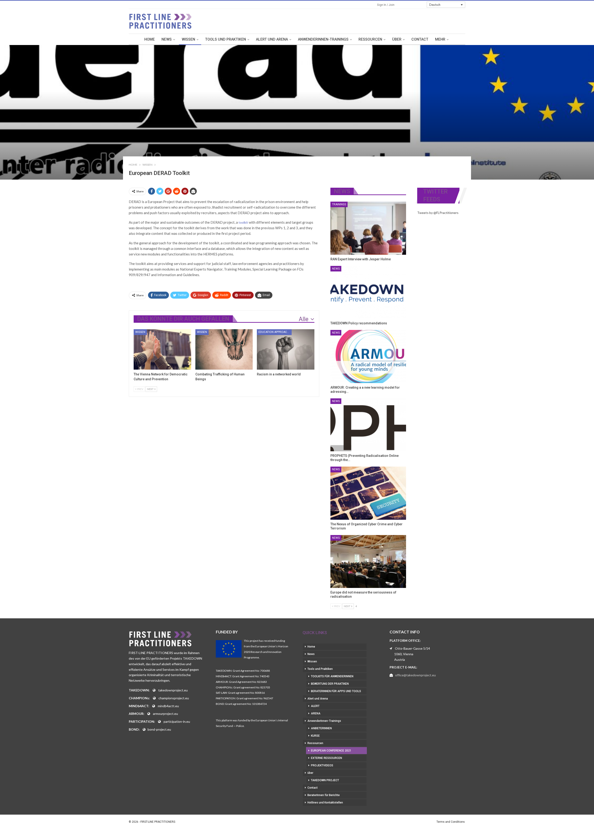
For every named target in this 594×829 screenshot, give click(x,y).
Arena (315, 713)
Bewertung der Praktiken (330, 683)
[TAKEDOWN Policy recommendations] (368, 292)
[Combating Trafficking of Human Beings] (224, 349)
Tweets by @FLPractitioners (437, 213)
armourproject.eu (165, 714)
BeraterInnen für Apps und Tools (336, 691)
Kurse (315, 735)
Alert (315, 706)
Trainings (339, 204)
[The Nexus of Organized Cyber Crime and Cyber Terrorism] (368, 493)
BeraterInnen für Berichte (323, 795)
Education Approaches (275, 332)
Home (149, 39)
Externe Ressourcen (326, 758)
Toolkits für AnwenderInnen (332, 676)
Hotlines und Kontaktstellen (325, 802)
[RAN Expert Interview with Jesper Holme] (368, 228)
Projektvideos (322, 765)
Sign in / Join (385, 4)
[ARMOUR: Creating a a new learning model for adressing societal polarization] (368, 356)
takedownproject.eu (173, 690)
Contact (419, 39)
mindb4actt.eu (168, 706)
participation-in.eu (177, 721)
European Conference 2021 (331, 750)
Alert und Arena (272, 39)
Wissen (188, 39)
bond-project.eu (159, 729)
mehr (440, 39)
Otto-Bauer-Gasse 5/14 (412, 648)
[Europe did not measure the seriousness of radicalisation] (368, 561)
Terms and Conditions (450, 821)
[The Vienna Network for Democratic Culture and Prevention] (162, 349)
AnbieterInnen (321, 728)
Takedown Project (325, 780)
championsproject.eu (173, 698)
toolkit (243, 222)
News (166, 39)
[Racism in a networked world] (285, 349)
